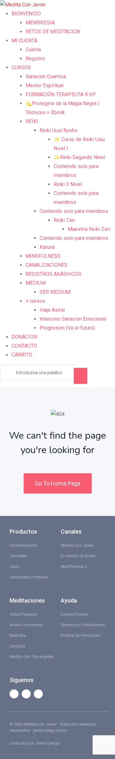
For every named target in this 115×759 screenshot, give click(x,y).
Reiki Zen (64, 220)
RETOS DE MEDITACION (53, 32)
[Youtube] (26, 693)
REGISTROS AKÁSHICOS (53, 274)
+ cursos (35, 301)
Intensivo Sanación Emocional (73, 319)
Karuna (47, 247)
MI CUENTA (24, 41)
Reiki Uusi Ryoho (58, 130)
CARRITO (22, 355)
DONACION (24, 337)
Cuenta (33, 49)
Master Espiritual (45, 85)
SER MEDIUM (55, 292)
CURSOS (21, 67)
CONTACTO (24, 346)
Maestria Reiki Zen (89, 229)
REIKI (32, 121)
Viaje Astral (52, 310)
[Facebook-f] (14, 693)
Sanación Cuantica (46, 76)
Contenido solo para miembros (74, 211)
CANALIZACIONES (46, 265)
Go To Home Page (57, 483)
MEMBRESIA (40, 23)
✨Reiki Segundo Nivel (79, 157)
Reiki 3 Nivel (68, 184)
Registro (35, 58)
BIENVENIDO (26, 14)
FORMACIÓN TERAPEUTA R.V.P (61, 94)
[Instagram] (38, 693)
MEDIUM (36, 283)
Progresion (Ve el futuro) (67, 328)
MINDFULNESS (43, 256)
